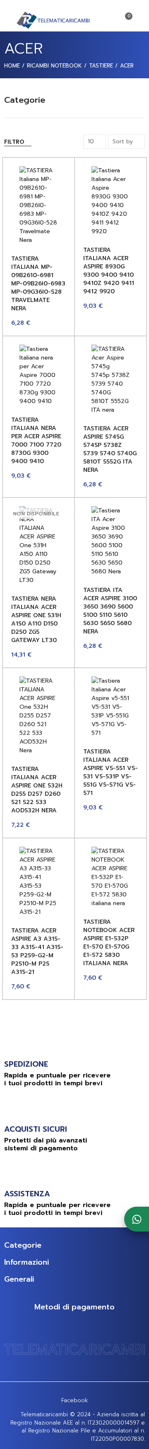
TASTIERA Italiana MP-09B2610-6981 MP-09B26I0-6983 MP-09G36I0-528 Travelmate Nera (38, 283)
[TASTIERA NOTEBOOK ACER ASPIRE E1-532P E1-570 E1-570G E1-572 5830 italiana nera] (110, 877)
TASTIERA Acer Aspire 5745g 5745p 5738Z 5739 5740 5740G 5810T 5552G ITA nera (110, 449)
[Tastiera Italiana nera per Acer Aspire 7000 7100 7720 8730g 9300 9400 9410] (38, 375)
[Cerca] (111, 20)
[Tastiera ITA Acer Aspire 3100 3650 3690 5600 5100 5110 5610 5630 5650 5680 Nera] (110, 541)
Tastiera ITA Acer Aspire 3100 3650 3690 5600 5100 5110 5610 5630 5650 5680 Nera (110, 611)
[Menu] (8, 20)
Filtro (14, 142)
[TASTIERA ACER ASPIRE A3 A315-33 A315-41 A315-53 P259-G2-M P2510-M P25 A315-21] (38, 881)
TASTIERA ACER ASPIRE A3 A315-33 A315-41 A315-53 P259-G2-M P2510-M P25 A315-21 (37, 951)
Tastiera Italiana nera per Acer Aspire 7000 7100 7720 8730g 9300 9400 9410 (36, 440)
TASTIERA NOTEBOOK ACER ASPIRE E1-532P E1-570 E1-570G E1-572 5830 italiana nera (109, 943)
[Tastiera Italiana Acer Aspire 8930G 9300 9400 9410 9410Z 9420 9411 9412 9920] (110, 201)
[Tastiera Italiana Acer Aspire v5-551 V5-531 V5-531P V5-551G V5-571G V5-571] (110, 706)
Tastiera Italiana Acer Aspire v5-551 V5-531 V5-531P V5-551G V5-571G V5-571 (110, 772)
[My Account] (141, 20)
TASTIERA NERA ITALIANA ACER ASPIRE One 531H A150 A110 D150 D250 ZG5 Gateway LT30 (36, 619)
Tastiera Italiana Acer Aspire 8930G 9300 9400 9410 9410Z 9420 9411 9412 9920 (108, 271)
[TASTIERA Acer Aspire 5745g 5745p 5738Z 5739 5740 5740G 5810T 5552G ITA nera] (110, 379)
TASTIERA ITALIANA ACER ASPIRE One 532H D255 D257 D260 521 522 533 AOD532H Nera (36, 790)
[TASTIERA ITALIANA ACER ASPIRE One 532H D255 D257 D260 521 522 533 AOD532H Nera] (38, 715)
